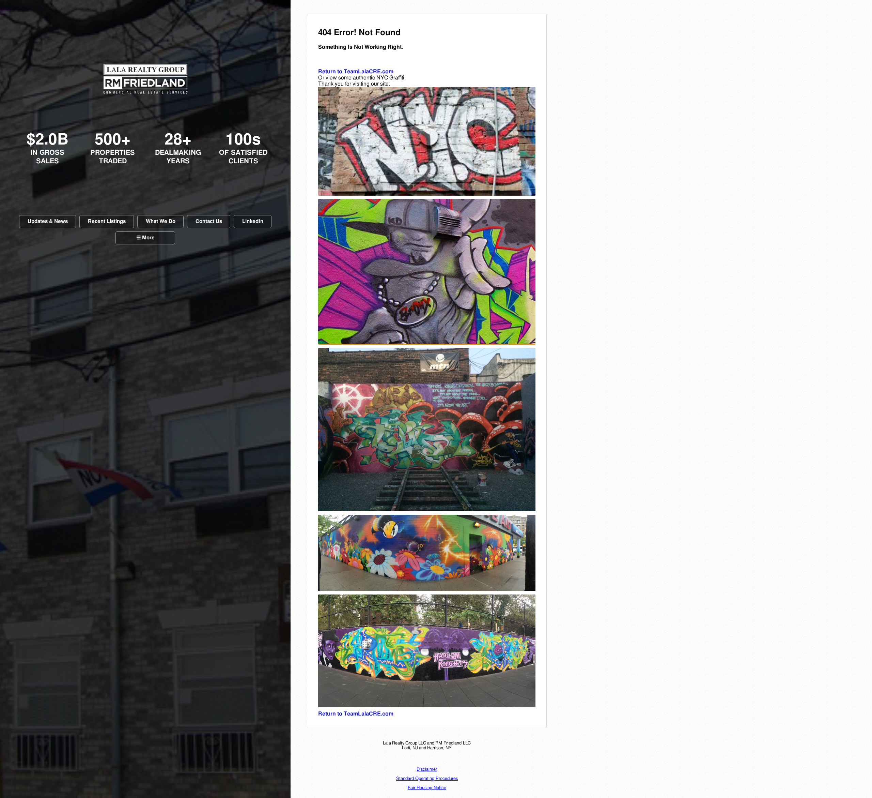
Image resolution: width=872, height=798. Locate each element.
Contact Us (209, 221)
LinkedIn (252, 221)
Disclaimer (427, 769)
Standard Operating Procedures (427, 779)
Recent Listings (107, 221)
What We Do (160, 221)
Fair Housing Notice (427, 788)
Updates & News (48, 221)
